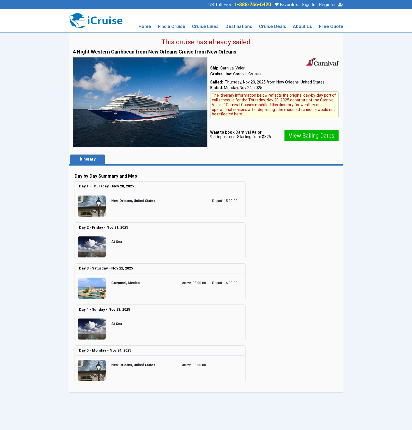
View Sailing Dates (311, 135)
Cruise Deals (272, 26)
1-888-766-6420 (252, 4)
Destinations (238, 26)
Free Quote (331, 26)
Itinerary (88, 159)
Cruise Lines (205, 26)
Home (144, 26)
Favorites (288, 4)
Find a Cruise (171, 26)
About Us (302, 26)
